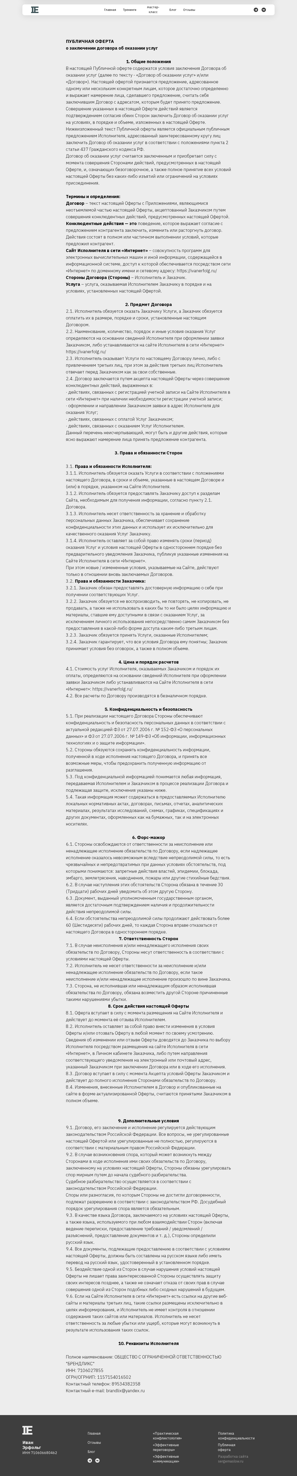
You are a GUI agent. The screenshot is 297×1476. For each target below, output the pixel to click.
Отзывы (94, 1442)
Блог (91, 1451)
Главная (94, 1433)
